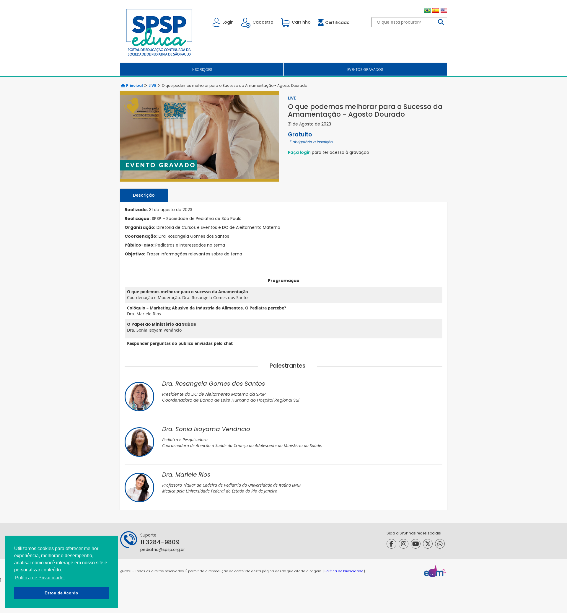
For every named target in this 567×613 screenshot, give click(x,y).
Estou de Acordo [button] (61, 593)
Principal (134, 85)
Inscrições (201, 69)
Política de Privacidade (344, 571)
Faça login (299, 152)
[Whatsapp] (440, 544)
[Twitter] (428, 544)
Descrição (144, 195)
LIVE (152, 85)
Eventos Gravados (365, 69)
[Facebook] (391, 544)
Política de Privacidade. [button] (40, 577)
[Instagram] (403, 544)
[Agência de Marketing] (435, 571)
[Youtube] (416, 544)
